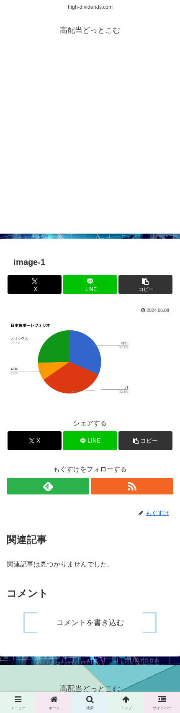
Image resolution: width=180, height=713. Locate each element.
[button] (145, 284)
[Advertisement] (90, 144)
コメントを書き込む (90, 622)
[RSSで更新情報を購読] (132, 486)
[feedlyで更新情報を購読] (48, 486)
